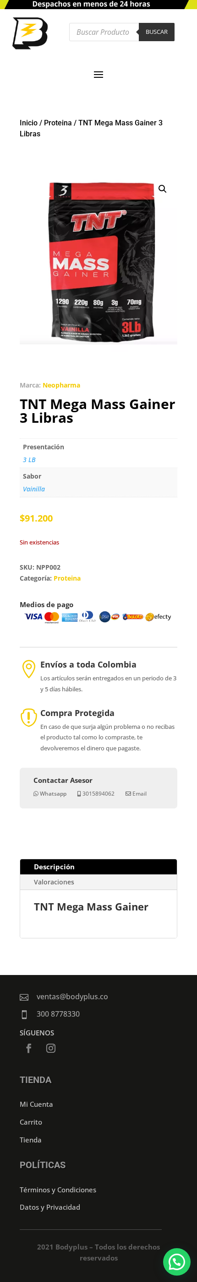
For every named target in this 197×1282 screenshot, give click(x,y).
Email (139, 793)
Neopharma (61, 385)
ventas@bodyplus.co (72, 996)
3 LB (29, 459)
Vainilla (34, 489)
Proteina (58, 123)
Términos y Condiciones (58, 1189)
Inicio (29, 123)
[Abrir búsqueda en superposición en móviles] (122, 32)
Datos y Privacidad (50, 1207)
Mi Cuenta (36, 1104)
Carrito (31, 1121)
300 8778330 (58, 1014)
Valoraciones (54, 882)
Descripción (54, 866)
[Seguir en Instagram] (51, 1048)
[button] (162, 189)
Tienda (31, 1139)
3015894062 (98, 793)
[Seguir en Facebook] (29, 1048)
